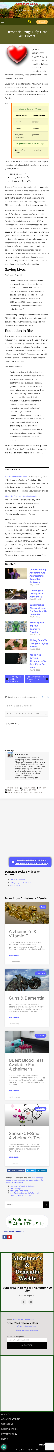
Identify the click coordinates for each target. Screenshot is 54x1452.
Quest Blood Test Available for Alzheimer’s (26, 1065)
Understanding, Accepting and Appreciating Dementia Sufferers (38, 576)
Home (4, 1438)
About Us (6, 1414)
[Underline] (13, 713)
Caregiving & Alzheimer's (20, 882)
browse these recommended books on (24, 1180)
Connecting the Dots (18, 1188)
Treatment (37, 792)
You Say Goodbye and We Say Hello (25, 1193)
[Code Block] (28, 713)
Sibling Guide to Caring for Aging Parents (39, 643)
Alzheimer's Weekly (27, 3)
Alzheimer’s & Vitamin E (23, 934)
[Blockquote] (25, 713)
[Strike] (16, 713)
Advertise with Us (10, 1418)
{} (34, 713)
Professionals (26, 792)
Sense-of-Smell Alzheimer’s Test (25, 1135)
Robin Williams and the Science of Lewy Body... (36, 679)
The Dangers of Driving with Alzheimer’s (38, 593)
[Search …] (29, 21)
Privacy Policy (9, 1433)
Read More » (14, 955)
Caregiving (15, 792)
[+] (37, 713)
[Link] (31, 713)
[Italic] (10, 713)
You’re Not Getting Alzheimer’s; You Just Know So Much (38, 661)
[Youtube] (9, 1237)
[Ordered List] (19, 713)
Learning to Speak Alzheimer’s (22, 1186)
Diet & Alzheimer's (17, 879)
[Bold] (7, 713)
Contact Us (7, 1423)
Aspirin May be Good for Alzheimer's (14, 679)
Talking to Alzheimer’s (19, 1191)
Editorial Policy (9, 1428)
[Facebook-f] (5, 1237)
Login (46, 697)
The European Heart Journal (17, 476)
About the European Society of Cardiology (22, 496)
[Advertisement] (27, 828)
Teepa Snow (15, 885)
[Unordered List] (22, 713)
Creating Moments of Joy (20, 1195)
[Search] (46, 1204)
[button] (2, 21)
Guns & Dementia (26, 998)
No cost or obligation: (15, 1336)
